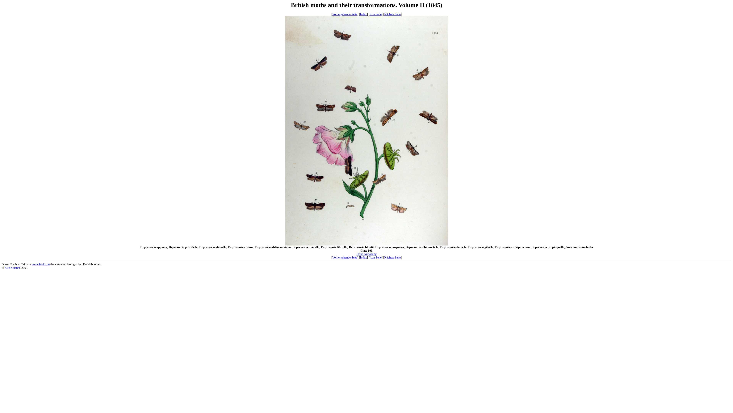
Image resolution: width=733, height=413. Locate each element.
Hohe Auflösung (367, 254)
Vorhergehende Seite (344, 14)
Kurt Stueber (12, 267)
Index (363, 14)
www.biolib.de (41, 264)
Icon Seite (376, 14)
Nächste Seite (392, 14)
